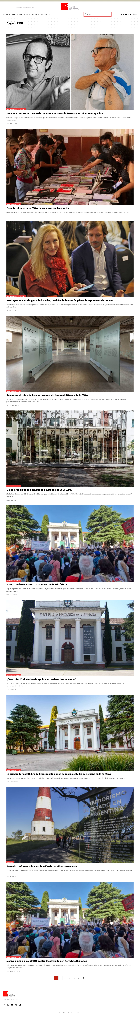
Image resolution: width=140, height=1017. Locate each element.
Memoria (10, 862)
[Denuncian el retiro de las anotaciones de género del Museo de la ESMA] (70, 354)
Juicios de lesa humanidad (16, 109)
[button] (52, 14)
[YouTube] (126, 14)
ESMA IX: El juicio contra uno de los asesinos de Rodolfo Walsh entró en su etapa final (55, 113)
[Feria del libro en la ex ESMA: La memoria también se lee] (70, 167)
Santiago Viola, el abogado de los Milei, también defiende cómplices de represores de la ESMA (59, 300)
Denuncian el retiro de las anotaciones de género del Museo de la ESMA (47, 395)
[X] (123, 14)
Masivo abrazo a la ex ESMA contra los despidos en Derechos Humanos (46, 961)
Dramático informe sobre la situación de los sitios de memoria (41, 866)
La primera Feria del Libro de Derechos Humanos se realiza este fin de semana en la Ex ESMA (58, 774)
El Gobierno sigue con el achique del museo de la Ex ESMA (39, 489)
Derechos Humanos (14, 204)
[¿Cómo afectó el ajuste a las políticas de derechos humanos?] (70, 638)
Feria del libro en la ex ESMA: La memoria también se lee (37, 208)
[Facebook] (121, 14)
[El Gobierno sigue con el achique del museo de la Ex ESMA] (70, 448)
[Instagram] (128, 14)
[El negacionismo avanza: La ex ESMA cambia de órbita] (70, 543)
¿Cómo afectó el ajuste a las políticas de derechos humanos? (41, 679)
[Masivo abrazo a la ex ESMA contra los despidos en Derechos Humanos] (70, 920)
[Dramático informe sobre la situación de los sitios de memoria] (70, 825)
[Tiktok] (131, 14)
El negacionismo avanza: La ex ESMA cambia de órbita (36, 584)
